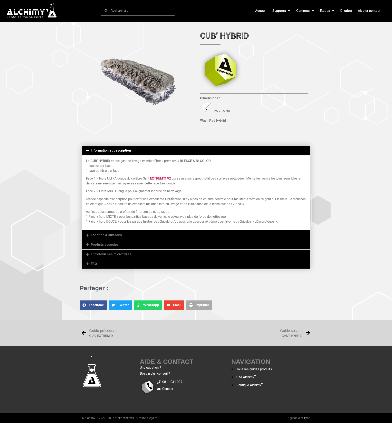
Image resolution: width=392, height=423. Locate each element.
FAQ (94, 264)
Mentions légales (147, 418)
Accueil (260, 11)
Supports (279, 11)
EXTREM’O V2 (160, 178)
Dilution (346, 11)
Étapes (325, 11)
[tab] (196, 150)
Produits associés (105, 245)
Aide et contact (369, 11)
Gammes (303, 11)
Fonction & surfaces (106, 235)
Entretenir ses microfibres (111, 254)
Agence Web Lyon (299, 418)
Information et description (111, 150)
